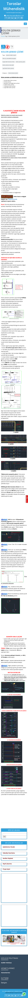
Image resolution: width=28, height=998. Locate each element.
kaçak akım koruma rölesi (9, 61)
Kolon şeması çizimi (20, 61)
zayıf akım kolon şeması (8, 68)
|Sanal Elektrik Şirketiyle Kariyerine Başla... (15, 991)
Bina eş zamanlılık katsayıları (9, 58)
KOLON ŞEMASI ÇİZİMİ (12, 51)
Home (3, 36)
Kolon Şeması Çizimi (13, 73)
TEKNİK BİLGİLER (12, 199)
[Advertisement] (14, 99)
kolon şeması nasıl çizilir (8, 65)
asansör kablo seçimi (11, 55)
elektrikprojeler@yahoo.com (15, 15)
